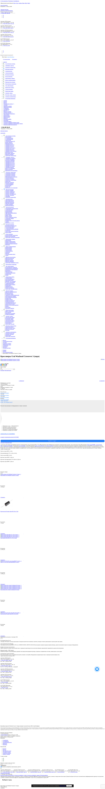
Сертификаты (16, 1)
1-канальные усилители (10, 173)
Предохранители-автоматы (11, 297)
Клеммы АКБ (8, 298)
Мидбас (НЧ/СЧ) (8, 142)
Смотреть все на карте (5, 773)
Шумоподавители (9, 292)
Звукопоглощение (9, 250)
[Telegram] (5, 364)
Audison (20, 3)
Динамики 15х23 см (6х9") (10, 151)
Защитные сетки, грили (10, 328)
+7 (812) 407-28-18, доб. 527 (8, 32)
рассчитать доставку (4, 392)
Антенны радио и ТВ (9, 333)
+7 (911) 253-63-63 (6, 41)
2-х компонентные (9, 138)
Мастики (7, 253)
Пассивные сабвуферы (10, 160)
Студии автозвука (4, 1)
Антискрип (7, 252)
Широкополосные (9, 143)
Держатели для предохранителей (12, 295)
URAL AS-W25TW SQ (39, 445)
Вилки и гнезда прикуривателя (11, 305)
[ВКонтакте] (1, 364)
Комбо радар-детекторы (10, 236)
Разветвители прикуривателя (11, 269)
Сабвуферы (7, 196)
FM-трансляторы (8, 271)
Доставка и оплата (7, 752)
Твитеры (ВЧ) (8, 140)
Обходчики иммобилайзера (11, 212)
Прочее (6, 275)
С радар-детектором (9, 227)
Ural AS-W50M (22, 445)
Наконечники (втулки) (10, 303)
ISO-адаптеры (8, 312)
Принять (69, 785)
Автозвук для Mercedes (10, 191)
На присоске (8, 230)
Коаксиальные (8, 137)
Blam (23, 3)
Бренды (4, 340)
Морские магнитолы (9, 258)
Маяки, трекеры (8, 215)
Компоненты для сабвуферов (11, 170)
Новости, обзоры (6, 754)
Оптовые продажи (7, 348)
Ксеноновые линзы (9, 321)
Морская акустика (9, 259)
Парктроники (8, 240)
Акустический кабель (9, 279)
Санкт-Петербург (10, 57)
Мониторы (7, 244)
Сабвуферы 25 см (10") (10, 162)
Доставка (5, 342)
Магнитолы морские (9, 205)
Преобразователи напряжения (11, 268)
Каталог (4, 351)
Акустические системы (8, 352)
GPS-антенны (8, 214)
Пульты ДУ (7, 186)
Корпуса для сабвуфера (10, 168)
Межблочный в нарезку (10, 284)
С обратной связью (9, 209)
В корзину (2, 370)
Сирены (7, 221)
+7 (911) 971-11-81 (6, 45)
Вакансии (5, 743)
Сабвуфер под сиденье (10, 166)
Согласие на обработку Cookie (20, 775)
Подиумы (7, 330)
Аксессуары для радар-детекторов (12, 237)
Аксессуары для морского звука (11, 262)
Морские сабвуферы (9, 261)
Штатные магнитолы (9, 202)
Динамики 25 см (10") (9, 150)
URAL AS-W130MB (8, 445)
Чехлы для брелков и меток (11, 217)
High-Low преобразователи (11, 291)
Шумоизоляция (8, 248)
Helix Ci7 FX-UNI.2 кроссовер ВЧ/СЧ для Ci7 (9, 562)
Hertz (14, 3)
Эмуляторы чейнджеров (10, 272)
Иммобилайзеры (8, 211)
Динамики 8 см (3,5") (9, 144)
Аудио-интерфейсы (9, 184)
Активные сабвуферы (9, 159)
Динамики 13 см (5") (9, 146)
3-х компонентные (9, 139)
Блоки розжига (8, 322)
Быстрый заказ (8, 370)
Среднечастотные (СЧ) (10, 141)
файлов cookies (63, 785)
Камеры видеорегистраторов (11, 243)
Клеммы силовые (9, 299)
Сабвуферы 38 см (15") (10, 165)
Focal (17, 3)
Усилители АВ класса (9, 179)
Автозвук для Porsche (9, 192)
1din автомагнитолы (9, 200)
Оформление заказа (7, 344)
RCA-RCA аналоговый (10, 282)
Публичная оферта (44, 775)
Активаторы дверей (9, 218)
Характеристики (8, 442)
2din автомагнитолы (9, 201)
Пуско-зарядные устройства (11, 267)
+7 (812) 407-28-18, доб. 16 (7, 27)
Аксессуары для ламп (9, 324)
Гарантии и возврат (7, 343)
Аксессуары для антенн (10, 336)
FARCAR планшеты (9, 203)
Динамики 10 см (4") (9, 145)
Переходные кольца (9, 326)
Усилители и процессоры (10, 197)
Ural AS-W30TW (49, 445)
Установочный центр (7, 742)
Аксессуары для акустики (10, 155)
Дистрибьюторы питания (10, 302)
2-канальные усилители (10, 174)
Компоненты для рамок (10, 313)
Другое (6, 255)
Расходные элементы (9, 308)
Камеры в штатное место (10, 242)
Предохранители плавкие (10, 296)
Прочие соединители (9, 287)
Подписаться (3, 765)
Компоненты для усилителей (11, 187)
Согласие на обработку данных (33, 775)
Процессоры (8, 181)
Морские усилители (9, 260)
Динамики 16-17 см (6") (10, 147)
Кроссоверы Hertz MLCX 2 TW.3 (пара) (8, 537)
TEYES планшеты (9, 204)
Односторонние (8, 210)
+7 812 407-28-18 (5, 13)
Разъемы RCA (8, 285)
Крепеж (7, 306)
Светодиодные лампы (9, 317)
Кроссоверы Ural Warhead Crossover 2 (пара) (9, 475)
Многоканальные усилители (11, 176)
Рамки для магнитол (9, 311)
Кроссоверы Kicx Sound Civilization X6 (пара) (9, 589)
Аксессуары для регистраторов (11, 231)
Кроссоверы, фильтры (9, 153)
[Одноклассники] (2, 364)
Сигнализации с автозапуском (11, 208)
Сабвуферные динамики (10, 158)
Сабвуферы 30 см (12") (10, 164)
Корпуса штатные (9, 169)
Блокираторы (8, 219)
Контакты (5, 346)
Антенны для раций (9, 334)
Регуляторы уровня (9, 294)
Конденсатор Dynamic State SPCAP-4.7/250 (9, 511)
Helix (26, 3)
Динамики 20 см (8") (9, 149)
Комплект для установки (10, 281)
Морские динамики (9, 154)
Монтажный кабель (9, 280)
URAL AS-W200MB (91, 444)
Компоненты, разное (9, 222)
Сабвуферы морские (9, 167)
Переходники (8, 335)
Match (28, 3)
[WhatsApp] (3, 364)
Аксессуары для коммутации (11, 288)
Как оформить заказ (7, 750)
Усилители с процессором (10, 180)
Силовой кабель (8, 278)
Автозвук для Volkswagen (10, 193)
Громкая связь (8, 273)
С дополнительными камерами (11, 229)
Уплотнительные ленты (10, 254)
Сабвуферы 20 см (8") (9, 161)
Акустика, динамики (9, 195)
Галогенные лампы (9, 319)
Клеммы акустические (10, 300)
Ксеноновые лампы (9, 318)
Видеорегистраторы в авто (10, 225)
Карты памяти (8, 232)
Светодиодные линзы (9, 320)
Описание (2, 442)
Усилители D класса (9, 177)
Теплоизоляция (8, 249)
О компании (5, 345)
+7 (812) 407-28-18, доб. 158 (8, 23)
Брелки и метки (8, 216)
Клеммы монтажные (9, 301)
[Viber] (6, 364)
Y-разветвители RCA (9, 283)
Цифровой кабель (9, 286)
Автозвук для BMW (9, 190)
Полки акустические (9, 329)
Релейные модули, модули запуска (12, 220)
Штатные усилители (9, 182)
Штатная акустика (9, 152)
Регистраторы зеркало (10, 226)
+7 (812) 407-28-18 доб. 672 (8, 36)
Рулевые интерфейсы (9, 314)
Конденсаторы (8, 185)
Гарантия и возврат (7, 753)
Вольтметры (7, 270)
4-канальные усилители (10, 175)
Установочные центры (7, 341)
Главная (4, 350)
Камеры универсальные (10, 241)
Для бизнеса (10, 1)
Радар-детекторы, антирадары (11, 235)
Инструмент (7, 307)
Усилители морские (9, 183)
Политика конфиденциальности (7, 775)
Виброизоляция (8, 247)
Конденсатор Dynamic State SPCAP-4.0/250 (9, 613)
